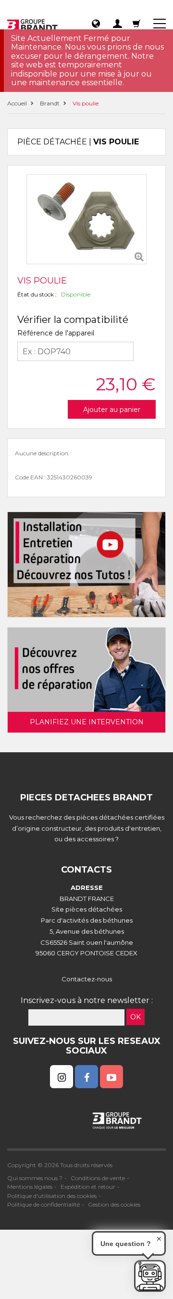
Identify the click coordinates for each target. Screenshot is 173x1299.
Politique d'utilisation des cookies (52, 1195)
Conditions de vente (98, 1178)
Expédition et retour (88, 1186)
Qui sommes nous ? (34, 1178)
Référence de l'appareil (55, 333)
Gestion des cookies (114, 1204)
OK (135, 1017)
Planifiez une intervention (87, 722)
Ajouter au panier (111, 409)
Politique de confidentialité (43, 1204)
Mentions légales (29, 1186)
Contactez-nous (87, 979)
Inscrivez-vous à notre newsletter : (87, 1000)
